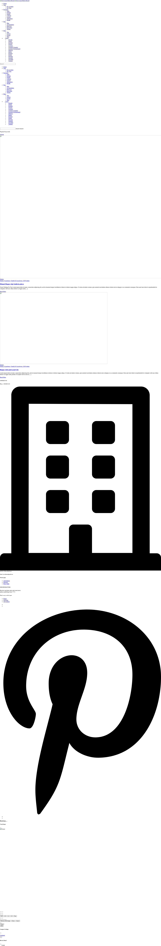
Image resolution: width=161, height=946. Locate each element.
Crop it (17, 921)
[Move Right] (2, 919)
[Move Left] (0, 919)
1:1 (8, 916)
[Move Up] (4, 919)
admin (27, 280)
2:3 (11, 916)
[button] (80, 945)
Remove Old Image (5, 921)
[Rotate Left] (0, 913)
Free (15, 916)
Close (13, 921)
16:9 (2, 916)
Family (13, 280)
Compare (2, 935)
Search (17, 128)
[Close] (6, 821)
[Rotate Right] (2, 913)
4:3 (5, 916)
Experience (7, 280)
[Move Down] (5, 919)
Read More (3, 291)
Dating (2, 280)
